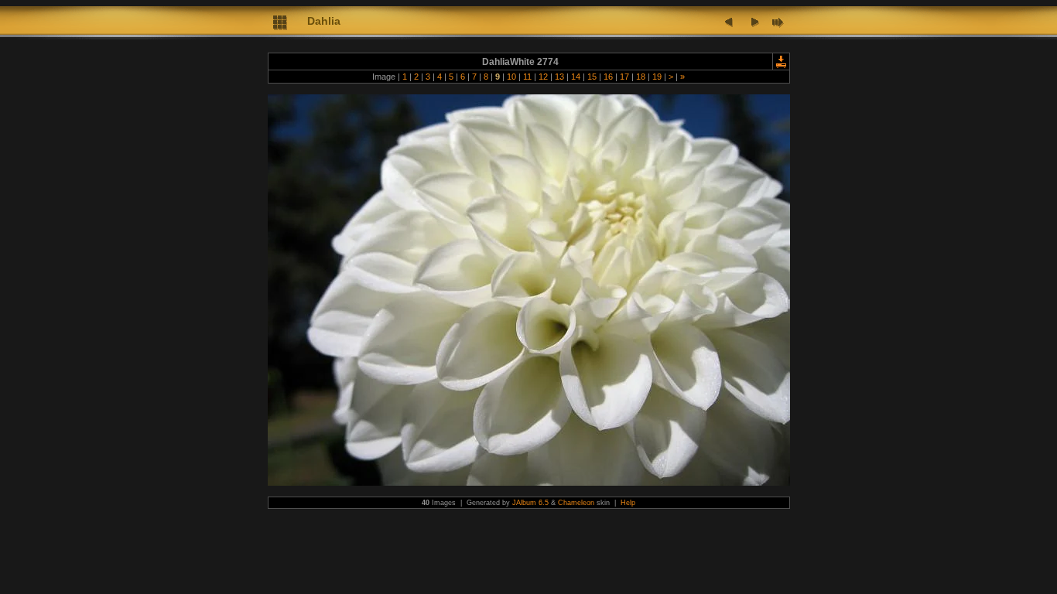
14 (576, 76)
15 (592, 76)
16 (608, 76)
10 (511, 76)
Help (628, 503)
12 (543, 76)
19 (657, 76)
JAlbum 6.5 (530, 503)
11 (527, 76)
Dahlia (323, 21)
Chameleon (576, 503)
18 (641, 76)
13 (559, 76)
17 (624, 76)
